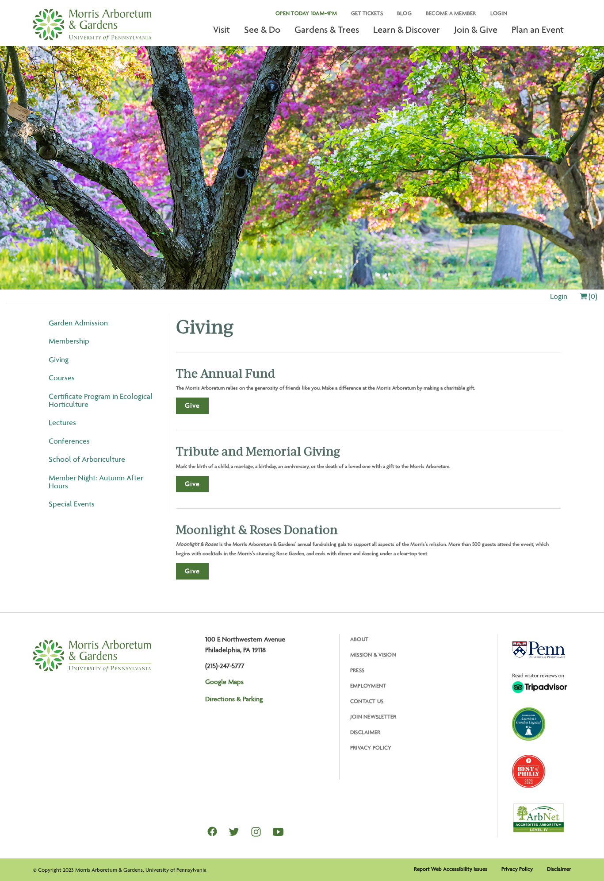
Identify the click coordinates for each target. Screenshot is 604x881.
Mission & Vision (373, 654)
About (359, 639)
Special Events (72, 504)
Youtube (278, 831)
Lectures (62, 422)
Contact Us (367, 701)
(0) (592, 296)
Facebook (212, 831)
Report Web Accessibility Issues (450, 869)
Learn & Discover (406, 29)
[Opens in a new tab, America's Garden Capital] (528, 724)
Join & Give (475, 29)
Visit (221, 29)
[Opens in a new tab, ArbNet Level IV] (538, 818)
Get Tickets (367, 13)
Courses (62, 378)
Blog (404, 13)
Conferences (69, 441)
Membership (69, 341)
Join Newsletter (373, 716)
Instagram (256, 831)
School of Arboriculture (87, 459)
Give (192, 405)
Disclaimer (365, 732)
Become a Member (451, 13)
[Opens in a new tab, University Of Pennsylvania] (538, 650)
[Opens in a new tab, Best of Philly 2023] (528, 771)
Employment (368, 685)
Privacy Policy (371, 747)
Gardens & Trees (326, 29)
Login (498, 13)
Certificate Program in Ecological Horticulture (101, 400)
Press (357, 670)
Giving (59, 359)
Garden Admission (78, 323)
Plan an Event (538, 29)
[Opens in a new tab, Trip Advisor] (539, 683)
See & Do (262, 29)
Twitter (234, 831)
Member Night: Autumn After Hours (96, 482)
